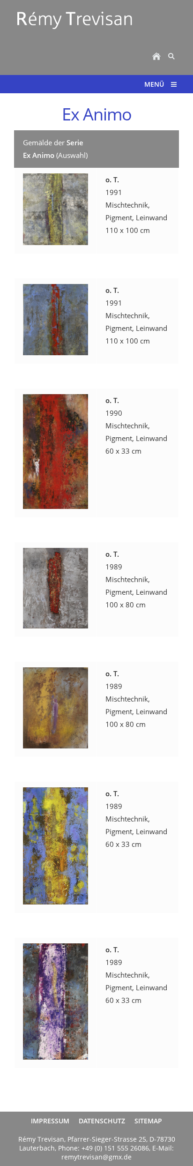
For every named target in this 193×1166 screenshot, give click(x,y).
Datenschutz (102, 1120)
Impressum (50, 1120)
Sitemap (148, 1120)
